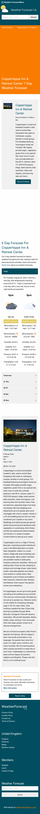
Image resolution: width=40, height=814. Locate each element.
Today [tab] (6, 271)
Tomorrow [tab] (7, 375)
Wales (4, 744)
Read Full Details (23, 181)
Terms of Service (8, 721)
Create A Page (7, 771)
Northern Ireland (8, 747)
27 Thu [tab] (6, 381)
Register (5, 765)
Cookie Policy (7, 715)
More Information (10, 688)
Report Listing (20, 696)
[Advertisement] (20, 55)
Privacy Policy (7, 712)
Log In (4, 768)
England (5, 739)
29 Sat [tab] (6, 394)
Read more (6, 265)
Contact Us (6, 718)
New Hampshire (7, 27)
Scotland (5, 741)
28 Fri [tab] (6, 388)
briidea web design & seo (26, 807)
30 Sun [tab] (6, 400)
